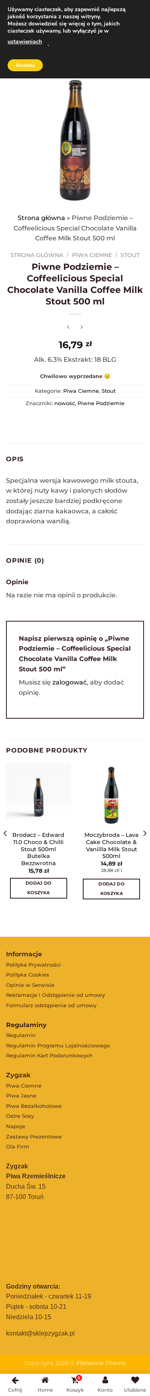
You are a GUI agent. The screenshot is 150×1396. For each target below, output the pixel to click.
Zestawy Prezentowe (34, 1136)
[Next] (144, 849)
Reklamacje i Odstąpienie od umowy (55, 995)
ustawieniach (25, 41)
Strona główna (41, 218)
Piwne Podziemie (101, 403)
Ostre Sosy (20, 1116)
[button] (82, 916)
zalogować (69, 682)
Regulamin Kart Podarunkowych (49, 1055)
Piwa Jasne (21, 1095)
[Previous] (6, 849)
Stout (130, 255)
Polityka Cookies (27, 974)
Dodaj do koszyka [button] (39, 887)
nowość (64, 403)
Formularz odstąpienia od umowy (51, 1005)
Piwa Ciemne (92, 255)
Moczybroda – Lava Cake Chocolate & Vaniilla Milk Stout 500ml (111, 845)
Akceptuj (25, 65)
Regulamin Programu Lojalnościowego (58, 1045)
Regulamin (21, 1035)
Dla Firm (17, 1146)
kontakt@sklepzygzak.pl (40, 1333)
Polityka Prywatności (33, 964)
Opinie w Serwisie (30, 985)
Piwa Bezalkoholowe (34, 1106)
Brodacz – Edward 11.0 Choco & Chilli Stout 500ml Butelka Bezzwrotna (38, 849)
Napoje (15, 1126)
